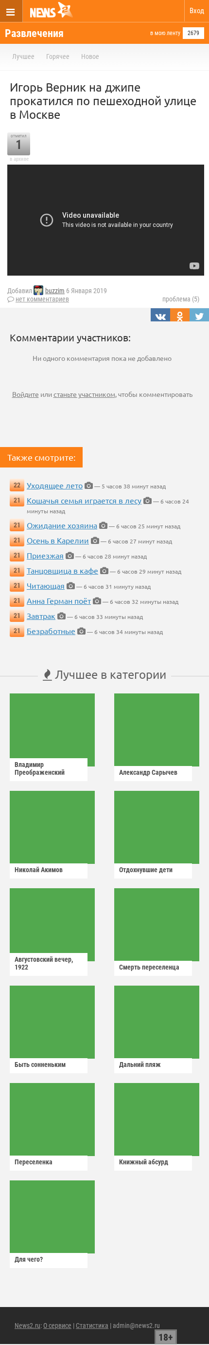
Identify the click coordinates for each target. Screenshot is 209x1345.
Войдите (25, 394)
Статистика (92, 1325)
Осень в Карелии (58, 540)
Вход (197, 10)
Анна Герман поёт (59, 600)
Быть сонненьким (40, 1064)
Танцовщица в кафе (62, 570)
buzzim (55, 291)
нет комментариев (42, 299)
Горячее (58, 56)
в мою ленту (165, 33)
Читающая (46, 585)
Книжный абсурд (143, 1162)
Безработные (51, 630)
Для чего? (29, 1259)
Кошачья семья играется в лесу (84, 500)
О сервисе (57, 1325)
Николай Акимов (39, 870)
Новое (90, 56)
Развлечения (34, 33)
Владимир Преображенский (40, 768)
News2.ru (27, 1325)
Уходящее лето (55, 485)
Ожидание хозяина (62, 525)
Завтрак (41, 615)
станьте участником (84, 394)
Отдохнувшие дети (146, 870)
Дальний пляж (140, 1064)
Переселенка (33, 1162)
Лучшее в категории (109, 674)
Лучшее (23, 56)
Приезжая (45, 555)
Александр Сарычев (148, 772)
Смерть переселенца (149, 967)
